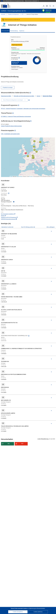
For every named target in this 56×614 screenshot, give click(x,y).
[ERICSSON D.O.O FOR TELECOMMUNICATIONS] (42, 161)
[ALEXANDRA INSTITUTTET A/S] (34, 147)
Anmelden (43, 5)
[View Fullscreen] (53, 167)
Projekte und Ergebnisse (13, 14)
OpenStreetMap (19, 176)
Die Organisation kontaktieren (13, 213)
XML (9, 443)
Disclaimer (53, 176)
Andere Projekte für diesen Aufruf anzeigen (11, 126)
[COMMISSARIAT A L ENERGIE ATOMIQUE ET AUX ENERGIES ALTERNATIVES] (28, 156)
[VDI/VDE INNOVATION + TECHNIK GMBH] (36, 152)
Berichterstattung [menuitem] (14, 30)
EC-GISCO (31, 176)
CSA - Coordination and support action (10, 133)
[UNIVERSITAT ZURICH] (33, 158)
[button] (46, 5)
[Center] (53, 172)
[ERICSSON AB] (40, 142)
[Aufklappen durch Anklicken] (51, 231)
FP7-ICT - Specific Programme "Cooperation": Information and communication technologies (23, 108)
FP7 (22, 14)
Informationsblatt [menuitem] (5, 30)
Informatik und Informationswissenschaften (24, 96)
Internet (38, 96)
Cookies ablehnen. (38, 611)
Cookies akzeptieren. (18, 611)
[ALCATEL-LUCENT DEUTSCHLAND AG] (33, 156)
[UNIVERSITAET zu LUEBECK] (34, 150)
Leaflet (11, 176)
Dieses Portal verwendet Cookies (19, 608)
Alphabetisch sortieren (6, 227)
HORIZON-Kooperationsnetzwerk (14, 219)
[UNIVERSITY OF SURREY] (26, 153)
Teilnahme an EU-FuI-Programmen (14, 217)
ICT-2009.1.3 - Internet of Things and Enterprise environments (16, 116)
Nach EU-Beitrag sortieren (27, 227)
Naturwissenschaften (6, 96)
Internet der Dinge (47, 96)
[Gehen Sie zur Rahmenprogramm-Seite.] (3, 25)
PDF (22, 443)
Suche (50, 5)
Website (8, 215)
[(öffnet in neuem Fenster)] (5, 5)
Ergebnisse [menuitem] (21, 30)
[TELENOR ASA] (34, 141)
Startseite (3, 14)
